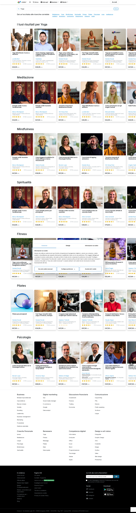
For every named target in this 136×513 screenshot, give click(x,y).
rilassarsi (87, 16)
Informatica (72, 434)
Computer (72, 437)
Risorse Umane (21, 404)
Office (70, 440)
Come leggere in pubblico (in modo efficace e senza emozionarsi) (45, 159)
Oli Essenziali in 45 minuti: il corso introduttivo (114, 263)
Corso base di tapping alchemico (89, 158)
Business (20, 395)
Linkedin (90, 498)
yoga (102, 14)
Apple (70, 459)
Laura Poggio (109, 268)
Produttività (20, 423)
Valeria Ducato (40, 165)
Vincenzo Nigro (40, 376)
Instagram (91, 495)
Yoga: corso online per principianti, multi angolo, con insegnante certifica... (68, 54)
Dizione (97, 404)
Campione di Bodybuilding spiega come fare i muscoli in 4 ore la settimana (91, 315)
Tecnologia (72, 453)
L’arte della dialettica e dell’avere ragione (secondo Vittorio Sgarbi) (114, 367)
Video (96, 453)
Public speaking (99, 407)
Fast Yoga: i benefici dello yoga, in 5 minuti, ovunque (90, 53)
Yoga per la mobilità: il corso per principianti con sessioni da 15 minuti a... (114, 54)
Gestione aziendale (22, 426)
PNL (96, 401)
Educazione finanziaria (78, 395)
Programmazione (74, 450)
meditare (54, 16)
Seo (44, 397)
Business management (23, 416)
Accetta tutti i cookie (90, 269)
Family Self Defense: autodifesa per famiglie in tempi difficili (44, 367)
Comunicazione (101, 395)
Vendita (19, 407)
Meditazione (55, 14)
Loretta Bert (16, 59)
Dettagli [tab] (68, 245)
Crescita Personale (25, 431)
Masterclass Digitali (22, 483)
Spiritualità (78, 14)
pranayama (70, 16)
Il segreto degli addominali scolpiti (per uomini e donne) (68, 314)
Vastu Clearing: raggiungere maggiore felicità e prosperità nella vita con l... (45, 54)
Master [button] (64, 2)
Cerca (116, 8)
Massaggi (45, 440)
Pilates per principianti (19, 314)
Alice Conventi (40, 216)
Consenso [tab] (44, 245)
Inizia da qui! (20, 475)
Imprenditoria (21, 401)
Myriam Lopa (63, 165)
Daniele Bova (86, 165)
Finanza (71, 401)
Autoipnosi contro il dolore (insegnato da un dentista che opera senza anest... (68, 367)
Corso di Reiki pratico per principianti (44, 211)
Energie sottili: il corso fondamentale (19, 106)
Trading (71, 404)
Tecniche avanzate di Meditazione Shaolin (66, 106)
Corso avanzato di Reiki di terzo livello (113, 211)
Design (97, 447)
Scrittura (97, 410)
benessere (62, 16)
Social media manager (49, 401)
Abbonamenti (21, 478)
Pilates (90, 14)
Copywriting (98, 397)
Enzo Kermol (86, 373)
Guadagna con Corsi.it (40, 483)
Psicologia (97, 14)
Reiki (44, 447)
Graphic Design (99, 437)
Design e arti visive (103, 431)
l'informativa (95, 480)
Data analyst (46, 410)
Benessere (47, 431)
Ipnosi (19, 434)
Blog (18, 501)
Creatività (97, 444)
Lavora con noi (38, 480)
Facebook (91, 489)
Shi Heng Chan (63, 112)
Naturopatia (46, 450)
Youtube (90, 492)
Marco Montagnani (18, 112)
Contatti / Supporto (40, 478)
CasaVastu (39, 59)
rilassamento (79, 16)
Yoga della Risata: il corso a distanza (21, 53)
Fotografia (98, 434)
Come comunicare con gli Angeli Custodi (113, 106)
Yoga (62, 14)
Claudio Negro (109, 320)
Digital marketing (50, 395)
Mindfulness (69, 14)
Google (45, 407)
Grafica (97, 450)
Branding (19, 410)
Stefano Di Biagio (64, 376)
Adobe (71, 456)
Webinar (19, 498)
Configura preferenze (67, 269)
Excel (70, 444)
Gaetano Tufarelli (64, 320)
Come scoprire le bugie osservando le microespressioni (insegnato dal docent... (91, 368)
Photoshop (98, 459)
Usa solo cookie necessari (45, 269)
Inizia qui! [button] (45, 2)
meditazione (109, 14)
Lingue (97, 413)
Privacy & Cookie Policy (41, 495)
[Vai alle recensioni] (16, 64)
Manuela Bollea (110, 112)
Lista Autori (37, 488)
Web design (98, 456)
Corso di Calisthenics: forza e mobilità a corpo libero (114, 314)
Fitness (84, 14)
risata (93, 16)
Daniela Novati (63, 59)
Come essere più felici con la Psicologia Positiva (68, 158)
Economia (72, 407)
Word (70, 447)
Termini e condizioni (40, 490)
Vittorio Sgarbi (109, 376)
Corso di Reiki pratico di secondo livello (89, 211)
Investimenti (72, 397)
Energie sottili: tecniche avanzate (43, 106)
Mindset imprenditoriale (24, 397)
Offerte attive (21, 480)
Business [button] (54, 2)
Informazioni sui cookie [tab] (91, 245)
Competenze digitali (77, 431)
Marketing (20, 420)
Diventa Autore (38, 485)
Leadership (20, 413)
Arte (96, 440)
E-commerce (47, 404)
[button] (30, 2)
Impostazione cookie (40, 493)
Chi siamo (37, 475)
